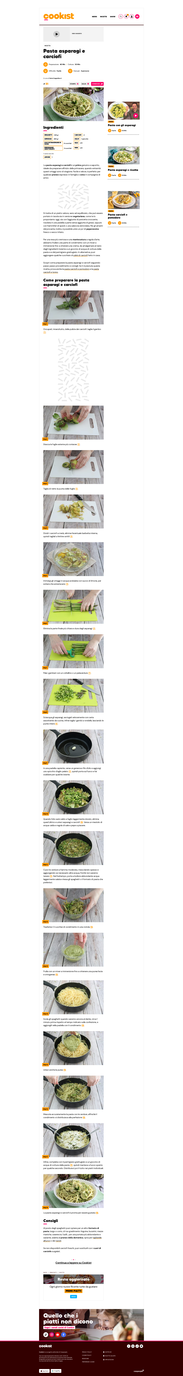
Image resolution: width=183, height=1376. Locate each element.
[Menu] (137, 16)
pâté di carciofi (80, 255)
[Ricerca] (121, 16)
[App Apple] (44, 1371)
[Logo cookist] (59, 16)
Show (112, 17)
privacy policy (87, 1352)
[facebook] (63, 1334)
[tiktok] (45, 1334)
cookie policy (86, 1355)
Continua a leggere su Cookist (73, 1262)
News (94, 17)
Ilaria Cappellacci (56, 78)
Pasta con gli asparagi (122, 125)
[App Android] (56, 1371)
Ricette (103, 17)
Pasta (45, 1272)
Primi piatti (53, 1272)
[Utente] (132, 16)
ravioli (58, 1240)
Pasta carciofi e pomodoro (117, 216)
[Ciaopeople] (139, 1371)
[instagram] (51, 1334)
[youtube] (57, 1334)
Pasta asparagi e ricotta (123, 170)
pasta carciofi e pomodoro (76, 269)
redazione (85, 1358)
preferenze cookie (88, 1362)
